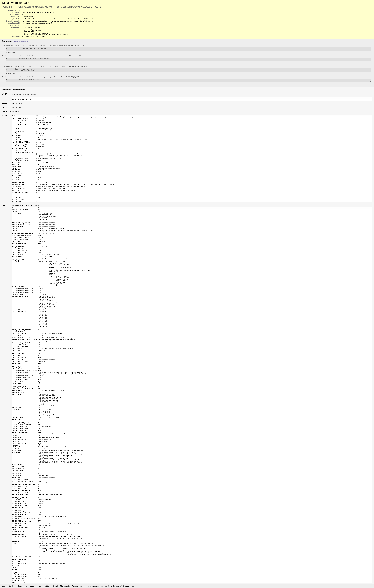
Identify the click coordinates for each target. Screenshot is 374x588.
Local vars (11, 52)
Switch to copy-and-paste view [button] (21, 41)
